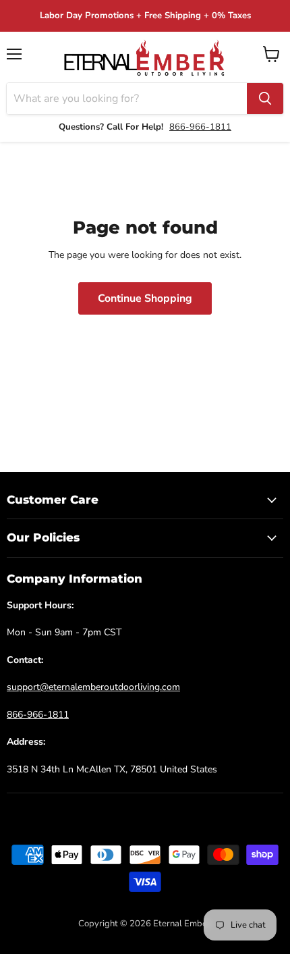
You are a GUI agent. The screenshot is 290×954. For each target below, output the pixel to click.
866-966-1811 (200, 127)
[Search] (265, 98)
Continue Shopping (145, 298)
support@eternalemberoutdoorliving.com (93, 687)
